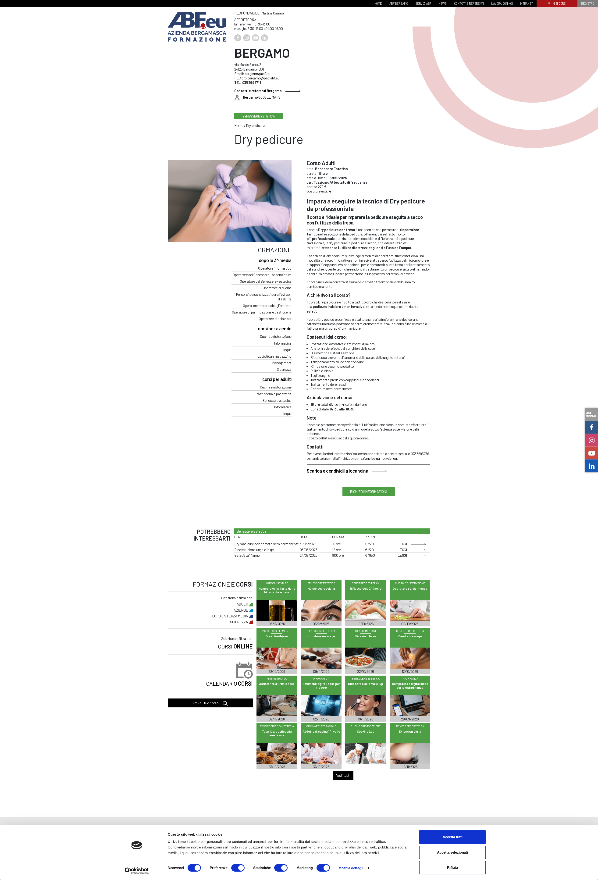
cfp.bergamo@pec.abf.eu (260, 78)
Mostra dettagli (350, 868)
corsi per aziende (275, 328)
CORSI (229, 683)
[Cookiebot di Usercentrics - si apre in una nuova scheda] (136, 870)
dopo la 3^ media (275, 260)
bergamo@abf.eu (257, 73)
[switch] (238, 868)
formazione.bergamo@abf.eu (375, 458)
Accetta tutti (453, 837)
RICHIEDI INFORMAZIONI (368, 491)
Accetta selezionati (452, 852)
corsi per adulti (277, 379)
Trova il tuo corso (206, 703)
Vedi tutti (343, 775)
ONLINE (235, 646)
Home (238, 125)
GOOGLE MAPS (262, 97)
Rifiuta (452, 867)
